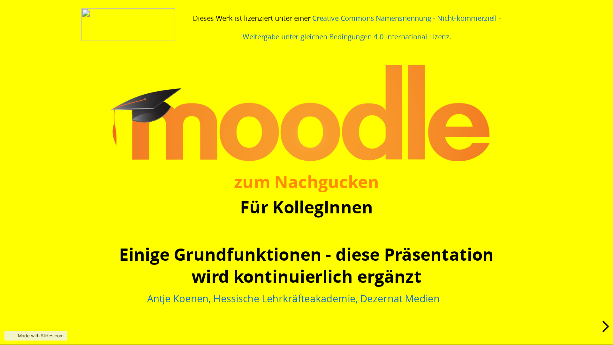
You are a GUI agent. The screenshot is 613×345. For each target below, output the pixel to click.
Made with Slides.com (41, 335)
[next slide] (604, 326)
